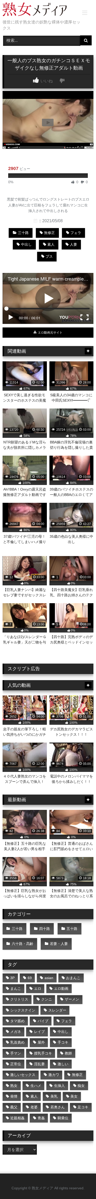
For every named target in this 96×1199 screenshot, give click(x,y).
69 (30, 978)
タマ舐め (17, 1021)
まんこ (15, 988)
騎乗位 (63, 1118)
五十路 (72, 929)
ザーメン (72, 999)
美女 (74, 1096)
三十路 (23, 233)
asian (49, 978)
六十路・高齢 (22, 944)
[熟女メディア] (39, 10)
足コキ (83, 1107)
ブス (49, 256)
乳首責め (17, 1042)
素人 (51, 244)
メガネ (15, 1032)
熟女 (13, 1086)
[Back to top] (80, 1184)
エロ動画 (61, 988)
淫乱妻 (39, 1064)
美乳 (54, 1096)
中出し (26, 244)
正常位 (15, 1064)
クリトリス (19, 999)
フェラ (75, 233)
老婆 (34, 1107)
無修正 (49, 233)
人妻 (73, 244)
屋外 (41, 1042)
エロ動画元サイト (49, 332)
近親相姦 (17, 1118)
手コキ (63, 1042)
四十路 (44, 929)
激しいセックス (22, 1075)
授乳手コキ (43, 1053)
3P (12, 978)
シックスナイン (22, 1010)
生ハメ (35, 1086)
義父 (13, 1107)
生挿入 (59, 1086)
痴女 (81, 1086)
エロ (37, 988)
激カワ (53, 1075)
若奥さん (57, 1107)
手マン (15, 1053)
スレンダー (57, 1010)
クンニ (46, 999)
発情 (13, 1096)
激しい (63, 1064)
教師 (68, 1053)
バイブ (43, 1021)
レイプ (39, 1032)
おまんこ (73, 978)
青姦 (41, 1118)
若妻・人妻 (59, 944)
